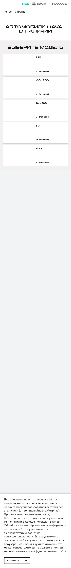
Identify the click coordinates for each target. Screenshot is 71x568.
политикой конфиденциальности (23, 534)
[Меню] (6, 4)
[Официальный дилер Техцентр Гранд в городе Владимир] (49, 3)
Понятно (13, 560)
